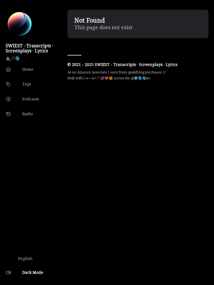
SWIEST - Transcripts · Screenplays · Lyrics (29, 48)
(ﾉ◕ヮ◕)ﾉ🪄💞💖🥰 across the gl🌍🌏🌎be (116, 78)
